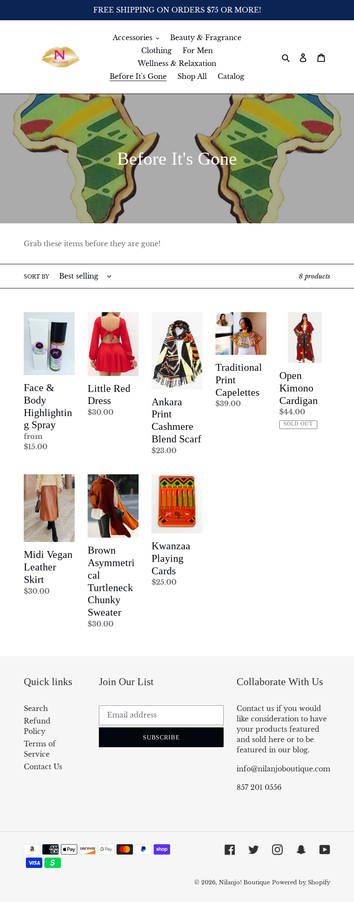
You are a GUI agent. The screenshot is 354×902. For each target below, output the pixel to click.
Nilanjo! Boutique (244, 882)
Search (36, 708)
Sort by (36, 276)
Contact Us (43, 766)
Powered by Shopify (301, 882)
